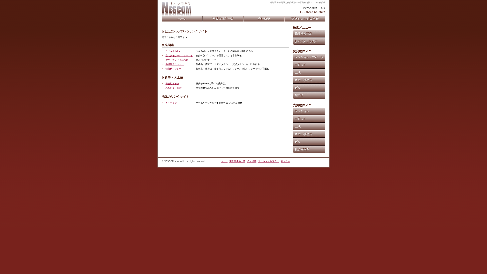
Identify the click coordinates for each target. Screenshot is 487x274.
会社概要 (264, 18)
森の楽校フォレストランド (179, 55)
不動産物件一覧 (223, 18)
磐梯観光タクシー (175, 64)
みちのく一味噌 (173, 88)
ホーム (182, 18)
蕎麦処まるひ (172, 83)
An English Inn (173, 51)
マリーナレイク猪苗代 (177, 60)
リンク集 (285, 161)
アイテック (171, 102)
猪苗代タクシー (173, 68)
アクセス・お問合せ (305, 18)
